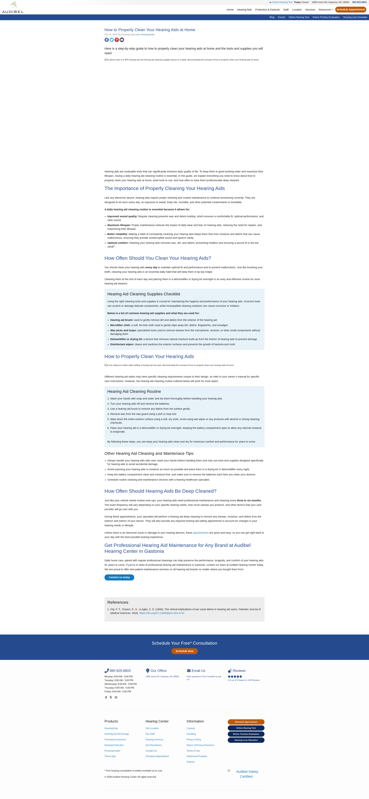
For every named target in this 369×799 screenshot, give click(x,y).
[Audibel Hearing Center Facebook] (106, 698)
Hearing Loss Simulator (355, 17)
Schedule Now (184, 651)
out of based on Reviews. (244, 675)
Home (230, 9)
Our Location (152, 728)
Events (281, 17)
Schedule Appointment (351, 9)
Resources (325, 9)
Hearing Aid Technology (117, 734)
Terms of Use (193, 751)
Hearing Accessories (115, 739)
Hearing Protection (114, 745)
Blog (272, 17)
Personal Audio (112, 751)
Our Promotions (154, 745)
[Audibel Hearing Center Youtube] (116, 698)
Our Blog (191, 734)
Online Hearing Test (282, 2)
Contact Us (151, 751)
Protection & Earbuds (267, 9)
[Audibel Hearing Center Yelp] (111, 698)
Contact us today (119, 577)
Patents (190, 762)
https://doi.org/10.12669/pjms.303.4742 (161, 613)
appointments (201, 532)
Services (310, 9)
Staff (286, 9)
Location (297, 9)
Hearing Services (154, 739)
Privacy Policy (194, 739)
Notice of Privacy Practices (200, 745)
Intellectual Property (197, 756)
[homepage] (12, 7)
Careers (191, 728)
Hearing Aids (244, 9)
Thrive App (110, 756)
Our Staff (150, 734)
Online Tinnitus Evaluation (326, 17)
